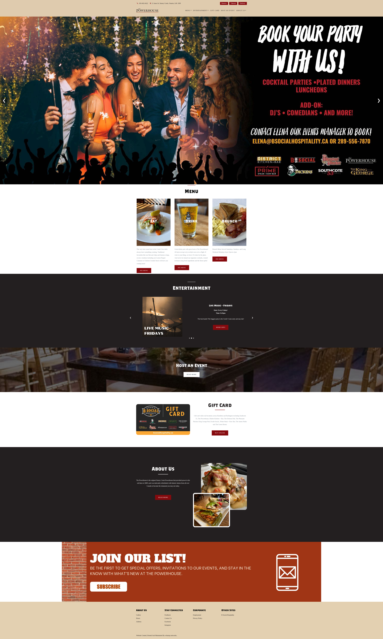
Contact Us (168, 618)
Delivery (242, 3)
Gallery (138, 615)
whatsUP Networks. (171, 635)
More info (220, 329)
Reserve (224, 3)
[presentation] (130, 317)
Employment (197, 615)
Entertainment (200, 10)
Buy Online (220, 433)
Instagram (168, 625)
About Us (240, 10)
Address (138, 622)
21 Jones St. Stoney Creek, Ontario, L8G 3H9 (166, 3)
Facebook (168, 622)
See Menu (144, 270)
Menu (187, 10)
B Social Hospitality (227, 615)
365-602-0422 (143, 3)
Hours (138, 618)
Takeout (233, 3)
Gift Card (214, 10)
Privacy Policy (197, 618)
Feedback (168, 615)
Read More (191, 374)
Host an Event (228, 10)
